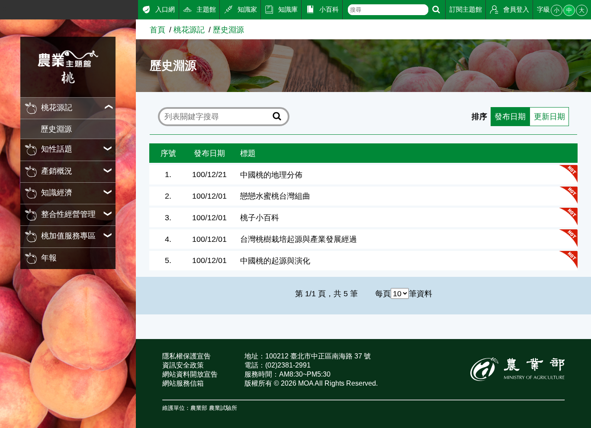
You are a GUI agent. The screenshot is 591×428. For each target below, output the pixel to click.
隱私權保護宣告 (186, 356)
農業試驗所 (223, 408)
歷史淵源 (56, 128)
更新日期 (549, 116)
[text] (388, 9)
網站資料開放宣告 (190, 374)
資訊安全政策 (183, 365)
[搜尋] (436, 9)
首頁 (157, 29)
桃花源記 (189, 29)
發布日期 (510, 116)
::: (3, 8)
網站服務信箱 (183, 383)
